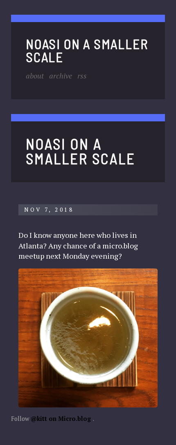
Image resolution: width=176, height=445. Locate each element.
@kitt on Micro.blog (61, 419)
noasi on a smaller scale (87, 50)
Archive (60, 76)
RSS (82, 76)
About (35, 76)
